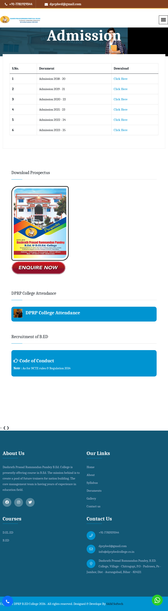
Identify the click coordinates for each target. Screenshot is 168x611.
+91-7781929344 (20, 4)
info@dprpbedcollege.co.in (116, 552)
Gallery (91, 498)
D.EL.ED (8, 532)
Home (90, 467)
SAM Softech (114, 604)
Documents (94, 491)
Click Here (121, 79)
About (91, 475)
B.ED (6, 540)
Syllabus (92, 483)
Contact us (93, 506)
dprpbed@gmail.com (65, 4)
